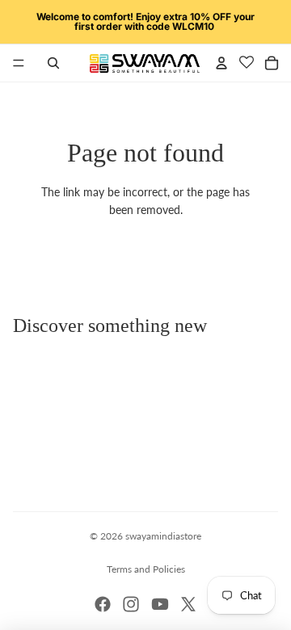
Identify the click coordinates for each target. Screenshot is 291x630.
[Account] (221, 63)
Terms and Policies (146, 569)
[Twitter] (188, 604)
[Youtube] (160, 604)
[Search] (53, 63)
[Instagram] (131, 604)
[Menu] (18, 63)
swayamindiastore (163, 536)
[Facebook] (102, 604)
